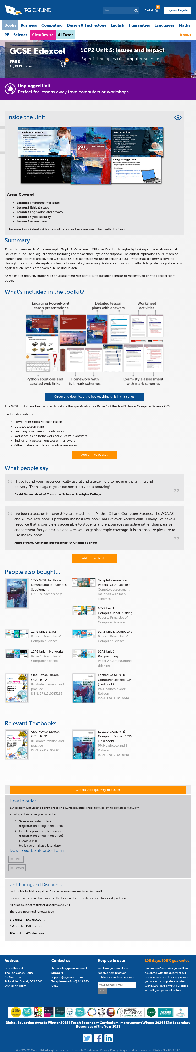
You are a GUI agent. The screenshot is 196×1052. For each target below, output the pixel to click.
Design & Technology (86, 25)
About (185, 35)
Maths (184, 25)
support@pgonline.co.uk (67, 977)
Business (29, 25)
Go (102, 990)
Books (10, 25)
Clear (43, 35)
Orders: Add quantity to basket (98, 790)
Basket (151, 9)
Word (20, 868)
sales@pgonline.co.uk (73, 968)
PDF (19, 859)
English (117, 25)
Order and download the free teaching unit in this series (94, 396)
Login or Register (177, 10)
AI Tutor (65, 35)
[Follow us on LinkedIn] (109, 1038)
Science (20, 35)
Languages (164, 25)
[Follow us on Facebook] (98, 1038)
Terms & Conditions (85, 1050)
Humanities (139, 25)
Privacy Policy (109, 1050)
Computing (52, 25)
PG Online (28, 10)
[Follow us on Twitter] (87, 1038)
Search (136, 10)
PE (7, 35)
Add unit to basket (94, 454)
